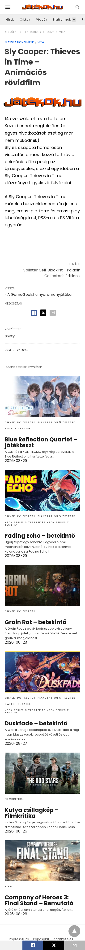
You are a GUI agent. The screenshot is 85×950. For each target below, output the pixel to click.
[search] (77, 7)
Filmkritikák (15, 799)
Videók (41, 19)
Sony (50, 32)
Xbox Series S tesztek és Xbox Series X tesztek (37, 524)
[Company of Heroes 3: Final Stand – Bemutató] (42, 860)
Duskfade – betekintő (36, 723)
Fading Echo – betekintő (40, 536)
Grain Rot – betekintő (35, 622)
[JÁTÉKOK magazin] (42, 7)
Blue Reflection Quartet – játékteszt (41, 442)
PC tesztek (26, 422)
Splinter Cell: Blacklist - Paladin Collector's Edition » (51, 273)
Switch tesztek (18, 428)
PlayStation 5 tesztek (56, 422)
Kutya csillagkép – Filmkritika (32, 813)
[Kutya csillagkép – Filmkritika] (42, 773)
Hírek (10, 19)
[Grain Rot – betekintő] (42, 585)
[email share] (53, 313)
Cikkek (25, 19)
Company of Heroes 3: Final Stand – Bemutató (39, 900)
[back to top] (74, 931)
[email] (74, 945)
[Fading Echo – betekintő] (42, 490)
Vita (62, 32)
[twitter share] (43, 312)
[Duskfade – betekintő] (42, 672)
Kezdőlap (11, 32)
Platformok (62, 19)
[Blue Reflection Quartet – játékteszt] (42, 396)
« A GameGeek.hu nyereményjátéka (38, 294)
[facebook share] (34, 313)
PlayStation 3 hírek (19, 42)
